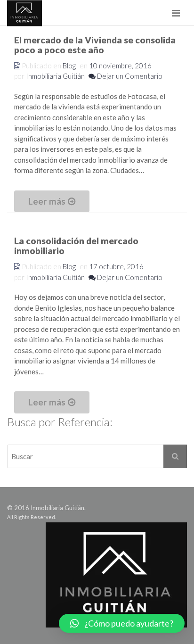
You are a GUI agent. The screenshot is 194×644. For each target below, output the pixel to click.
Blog (69, 65)
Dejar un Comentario (129, 76)
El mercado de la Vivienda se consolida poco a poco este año (95, 44)
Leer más (46, 201)
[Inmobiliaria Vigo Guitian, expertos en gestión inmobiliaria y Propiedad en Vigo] (24, 13)
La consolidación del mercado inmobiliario (76, 245)
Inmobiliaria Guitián (55, 76)
